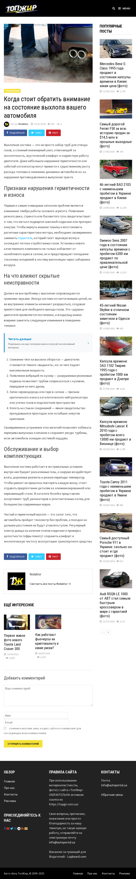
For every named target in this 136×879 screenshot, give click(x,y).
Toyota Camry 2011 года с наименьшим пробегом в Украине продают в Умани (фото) (115, 491)
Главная (9, 781)
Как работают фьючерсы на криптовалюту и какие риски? (46, 641)
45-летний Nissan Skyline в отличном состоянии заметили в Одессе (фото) (115, 314)
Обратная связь (112, 795)
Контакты (11, 794)
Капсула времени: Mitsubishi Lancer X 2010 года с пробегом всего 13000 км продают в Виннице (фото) (115, 433)
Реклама (10, 801)
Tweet (38, 132)
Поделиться (17, 132)
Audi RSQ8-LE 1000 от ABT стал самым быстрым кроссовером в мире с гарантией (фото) (115, 605)
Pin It (55, 132)
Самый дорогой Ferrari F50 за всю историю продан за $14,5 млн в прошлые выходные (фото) (116, 135)
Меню (126, 8)
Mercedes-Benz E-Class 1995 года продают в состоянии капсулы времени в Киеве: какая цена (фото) (115, 75)
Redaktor (23, 124)
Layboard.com (76, 856)
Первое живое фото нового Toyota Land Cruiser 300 (14, 642)
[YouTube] (8, 828)
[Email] (26, 828)
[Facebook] (5, 828)
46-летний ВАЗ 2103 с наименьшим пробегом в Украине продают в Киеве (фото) (115, 193)
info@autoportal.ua (62, 842)
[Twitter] (12, 828)
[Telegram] (19, 828)
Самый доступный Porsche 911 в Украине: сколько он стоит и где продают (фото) (116, 547)
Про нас (9, 788)
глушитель (25, 238)
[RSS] (22, 828)
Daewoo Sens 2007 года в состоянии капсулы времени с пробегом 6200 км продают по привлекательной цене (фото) (115, 253)
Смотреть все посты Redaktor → (50, 583)
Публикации (12, 90)
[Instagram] (15, 828)
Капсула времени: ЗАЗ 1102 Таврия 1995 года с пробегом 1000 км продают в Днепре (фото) (114, 372)
